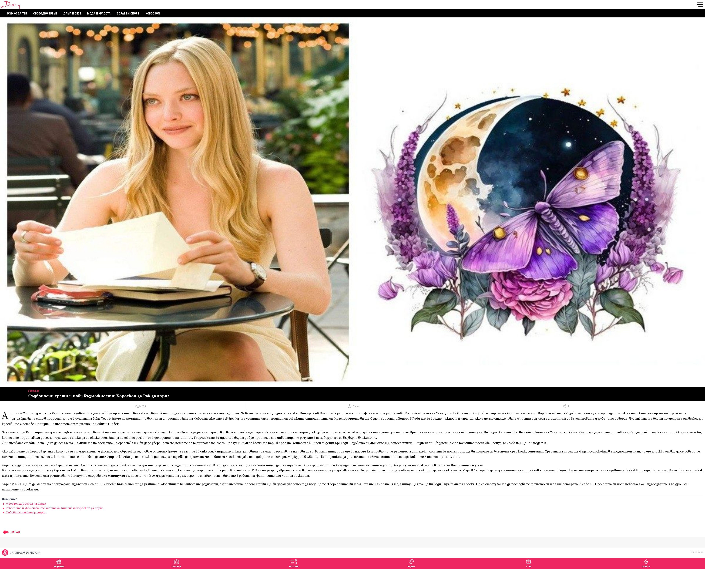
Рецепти (59, 566)
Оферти (646, 566)
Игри (529, 566)
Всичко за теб (16, 13)
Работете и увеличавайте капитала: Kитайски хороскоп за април (54, 508)
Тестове (294, 566)
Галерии (176, 566)
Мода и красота (99, 13)
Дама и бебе (72, 13)
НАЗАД (15, 532)
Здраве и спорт (128, 13)
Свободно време (45, 13)
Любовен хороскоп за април (26, 512)
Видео (411, 566)
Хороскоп (153, 13)
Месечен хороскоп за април (26, 503)
